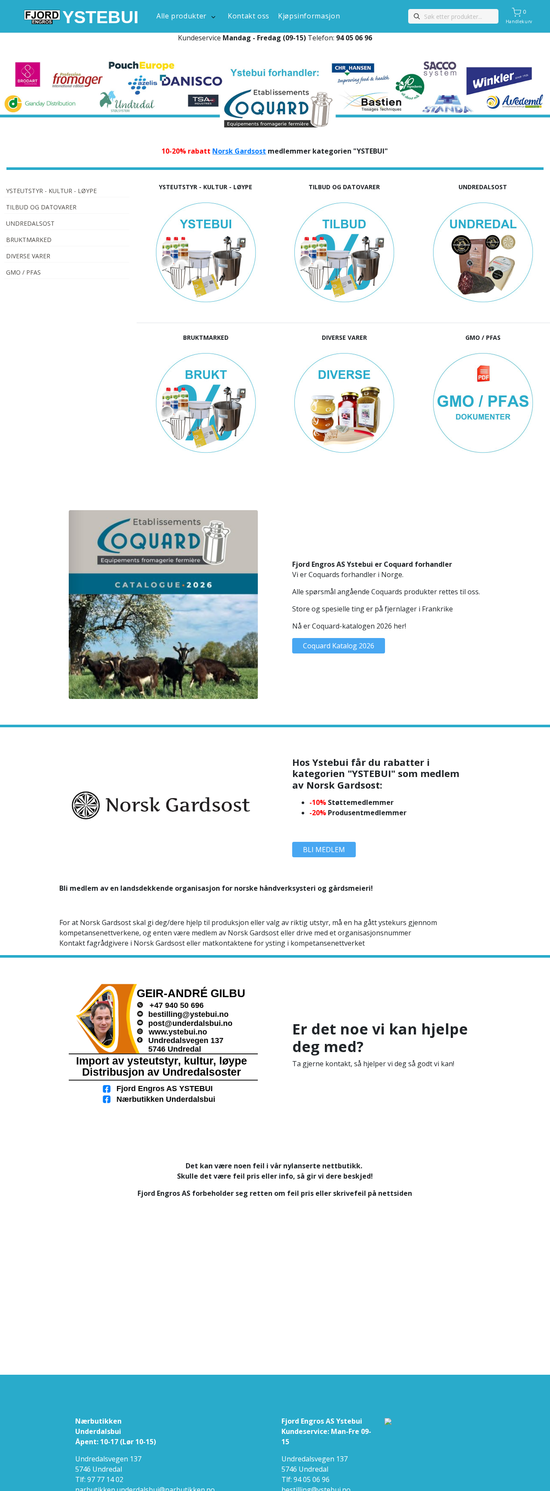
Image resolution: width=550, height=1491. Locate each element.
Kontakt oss (248, 16)
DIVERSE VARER (28, 256)
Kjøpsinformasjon (309, 16)
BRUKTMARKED (29, 240)
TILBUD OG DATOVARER (41, 207)
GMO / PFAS (23, 272)
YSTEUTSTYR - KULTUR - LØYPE (51, 191)
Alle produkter (181, 16)
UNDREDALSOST (30, 223)
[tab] (66, 191)
